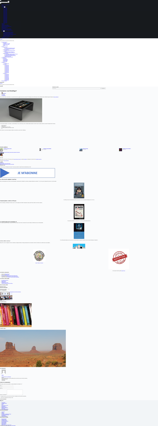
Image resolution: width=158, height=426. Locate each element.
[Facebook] (0, 153)
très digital (25, 159)
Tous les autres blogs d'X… (5, 409)
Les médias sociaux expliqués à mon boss (10, 55)
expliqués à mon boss (38, 159)
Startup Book (3, 408)
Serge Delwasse (5, 59)
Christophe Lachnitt (4, 420)
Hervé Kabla (5, 58)
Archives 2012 (7, 76)
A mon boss (3, 411)
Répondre (9, 376)
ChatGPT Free (123, 270)
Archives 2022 (7, 67)
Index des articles (5, 45)
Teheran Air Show (85, 148)
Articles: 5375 (2, 162)
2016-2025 (4, 64)
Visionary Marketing (4, 416)
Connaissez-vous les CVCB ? (7, 148)
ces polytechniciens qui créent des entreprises (15, 291)
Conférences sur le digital (6, 43)
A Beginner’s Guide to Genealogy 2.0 (10, 52)
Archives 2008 (7, 78)
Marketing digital (5, 53)
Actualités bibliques (4, 403)
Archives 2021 (7, 68)
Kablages (1, 39)
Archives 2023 (7, 66)
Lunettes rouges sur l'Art (5, 405)
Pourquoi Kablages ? (4, 80)
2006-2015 (4, 73)
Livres (2, 46)
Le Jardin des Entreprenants (5, 414)
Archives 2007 (7, 79)
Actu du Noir (3, 402)
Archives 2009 (7, 77)
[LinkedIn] (3, 153)
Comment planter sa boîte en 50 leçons (10, 50)
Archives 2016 (7, 72)
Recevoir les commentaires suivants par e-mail (7, 397)
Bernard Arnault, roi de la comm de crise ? (12, 275)
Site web (1, 388)
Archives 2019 (7, 69)
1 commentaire (3, 95)
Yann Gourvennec (6, 160)
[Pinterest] (2, 153)
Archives (3, 62)
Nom (1, 385)
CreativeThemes (13, 425)
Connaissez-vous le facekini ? (47, 148)
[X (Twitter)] (1, 153)
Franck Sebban (5, 61)
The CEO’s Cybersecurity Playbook (9, 48)
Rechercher (103, 88)
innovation (5, 152)
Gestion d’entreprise (6, 49)
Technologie (3, 94)
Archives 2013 (7, 75)
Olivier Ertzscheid (4, 423)
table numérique (13, 152)
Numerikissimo (4, 415)
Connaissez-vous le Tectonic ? (127, 148)
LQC (2, 404)
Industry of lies (7, 274)
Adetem (3, 412)
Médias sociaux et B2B (8, 56)
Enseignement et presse (6, 44)
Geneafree (3, 413)
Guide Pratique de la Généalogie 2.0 (9, 51)
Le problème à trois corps (5, 280)
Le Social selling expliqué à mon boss (10, 54)
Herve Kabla (3, 275)
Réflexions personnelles (5, 407)
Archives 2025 (7, 65)
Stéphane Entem (9, 152)
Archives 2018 (7, 70)
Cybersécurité (5, 47)
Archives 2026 (7, 63)
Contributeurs (3, 57)
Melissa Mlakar (5, 60)
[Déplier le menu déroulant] (7, 47)
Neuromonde (3, 406)
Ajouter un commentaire (3, 394)
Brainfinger (1, 152)
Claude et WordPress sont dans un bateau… (7, 283)
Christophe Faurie (4, 419)
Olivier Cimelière (4, 422)
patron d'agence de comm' (17, 159)
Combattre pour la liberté (5, 282)
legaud (2, 375)
